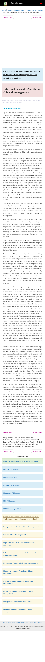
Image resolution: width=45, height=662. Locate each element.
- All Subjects (9, 501)
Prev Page (8, 17)
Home (4, 10)
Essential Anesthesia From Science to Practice (25, 10)
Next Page (36, 17)
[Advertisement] (22, 43)
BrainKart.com (17, 3)
